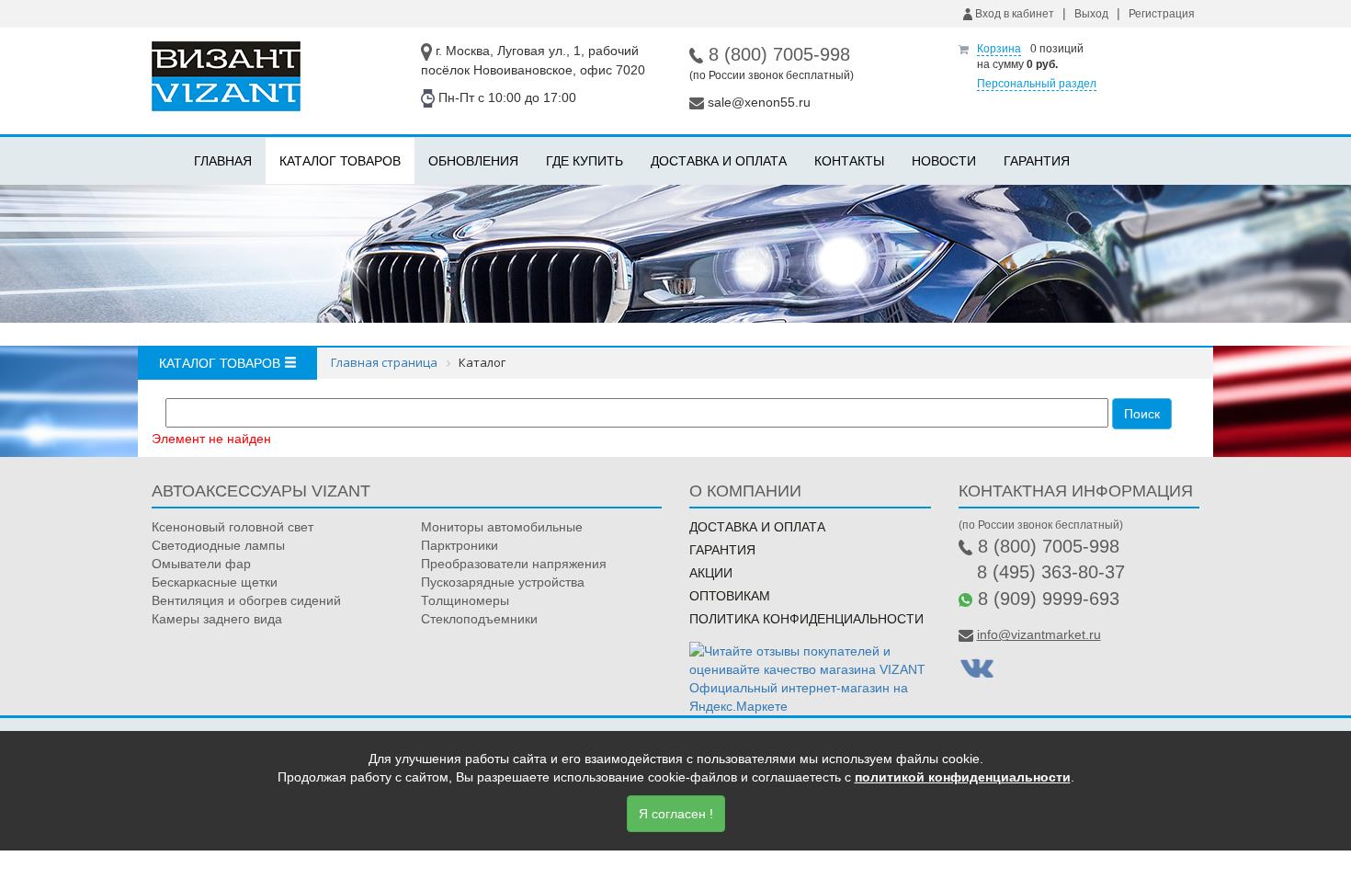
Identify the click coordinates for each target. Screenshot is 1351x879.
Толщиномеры (465, 600)
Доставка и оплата (719, 161)
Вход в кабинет (1013, 13)
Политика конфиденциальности (806, 618)
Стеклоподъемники (479, 618)
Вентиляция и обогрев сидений (246, 600)
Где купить (584, 161)
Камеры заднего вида (217, 618)
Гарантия (1037, 161)
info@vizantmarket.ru (1039, 634)
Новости (944, 161)
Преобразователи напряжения (514, 563)
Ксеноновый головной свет (232, 526)
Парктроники (459, 545)
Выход (1091, 13)
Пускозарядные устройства (503, 582)
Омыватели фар (201, 563)
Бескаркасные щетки (215, 582)
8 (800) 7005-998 (779, 54)
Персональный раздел (1036, 83)
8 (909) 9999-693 (1048, 598)
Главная (223, 161)
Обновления (473, 161)
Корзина (999, 48)
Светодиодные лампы (218, 545)
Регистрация (1162, 13)
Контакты (849, 161)
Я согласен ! (676, 813)
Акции (710, 572)
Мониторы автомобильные (502, 526)
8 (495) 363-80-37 (1051, 572)
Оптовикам (729, 595)
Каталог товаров (340, 161)
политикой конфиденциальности (963, 777)
